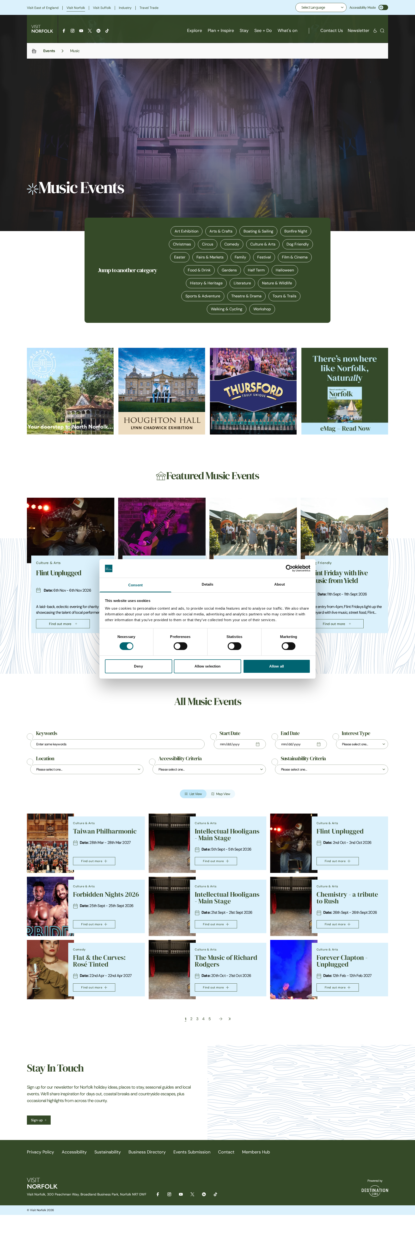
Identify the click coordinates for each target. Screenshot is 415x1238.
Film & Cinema (295, 257)
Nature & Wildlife (277, 283)
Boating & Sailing (258, 231)
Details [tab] (208, 584)
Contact (226, 1152)
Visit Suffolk (102, 8)
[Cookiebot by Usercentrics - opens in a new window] (289, 568)
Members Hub (256, 1152)
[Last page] (229, 1018)
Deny (138, 666)
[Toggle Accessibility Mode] (383, 7)
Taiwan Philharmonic (105, 831)
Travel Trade (149, 8)
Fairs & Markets (210, 257)
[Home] (34, 51)
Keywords (46, 733)
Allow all (276, 666)
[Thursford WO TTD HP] (253, 391)
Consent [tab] (135, 585)
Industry (125, 8)
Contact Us (331, 30)
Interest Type (356, 733)
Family (240, 257)
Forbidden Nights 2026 (106, 894)
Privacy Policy (40, 1152)
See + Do (263, 30)
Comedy (231, 244)
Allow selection (208, 666)
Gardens (229, 270)
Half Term (256, 270)
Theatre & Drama (246, 296)
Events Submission (191, 1152)
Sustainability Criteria (303, 758)
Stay (244, 30)
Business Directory (147, 1152)
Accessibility (74, 1152)
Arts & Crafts (220, 231)
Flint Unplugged (58, 573)
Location (45, 758)
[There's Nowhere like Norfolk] (344, 391)
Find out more (60, 624)
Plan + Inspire (221, 30)
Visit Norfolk (76, 8)
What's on (287, 30)
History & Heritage (206, 283)
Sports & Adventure (202, 296)
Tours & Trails (284, 296)
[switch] (180, 646)
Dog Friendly (298, 244)
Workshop (262, 309)
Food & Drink (199, 270)
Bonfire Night (295, 231)
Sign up (37, 1120)
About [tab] (279, 584)
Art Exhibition (186, 231)
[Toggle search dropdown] (382, 31)
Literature (242, 283)
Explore (194, 30)
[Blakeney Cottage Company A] (70, 391)
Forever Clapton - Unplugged (342, 961)
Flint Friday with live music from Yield (338, 577)
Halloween (285, 270)
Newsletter (358, 30)
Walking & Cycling (226, 309)
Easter (179, 257)
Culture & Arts (262, 244)
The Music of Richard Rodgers (226, 961)
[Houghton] (161, 391)
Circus (207, 244)
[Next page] (221, 1018)
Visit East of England (43, 8)
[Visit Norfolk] (42, 29)
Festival (264, 257)
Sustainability (107, 1152)
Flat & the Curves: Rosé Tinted (99, 961)
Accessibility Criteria (179, 758)
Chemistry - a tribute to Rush (347, 897)
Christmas (182, 244)
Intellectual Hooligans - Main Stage (227, 834)
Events (49, 50)
